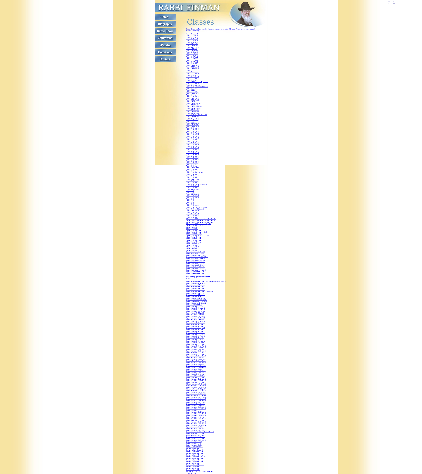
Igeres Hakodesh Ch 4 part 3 (195, 321)
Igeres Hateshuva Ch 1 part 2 (195, 253)
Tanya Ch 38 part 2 (192, 158)
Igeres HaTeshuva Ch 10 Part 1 (196, 298)
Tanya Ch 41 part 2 (192, 174)
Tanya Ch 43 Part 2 (192, 186)
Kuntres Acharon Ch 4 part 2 (195, 453)
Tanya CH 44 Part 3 (192, 189)
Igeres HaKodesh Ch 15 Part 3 (196, 367)
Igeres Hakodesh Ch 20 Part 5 (196, 390)
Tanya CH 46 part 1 (192, 194)
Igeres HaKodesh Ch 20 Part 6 (196, 392)
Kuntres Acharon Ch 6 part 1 (195, 465)
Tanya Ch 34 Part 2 (192, 141)
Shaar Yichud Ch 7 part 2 (194, 237)
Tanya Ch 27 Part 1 (192, 118)
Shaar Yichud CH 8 (192, 243)
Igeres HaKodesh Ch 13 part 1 (196, 357)
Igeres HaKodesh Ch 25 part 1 (196, 412)
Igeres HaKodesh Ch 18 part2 (195, 376)
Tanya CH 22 (190, 101)
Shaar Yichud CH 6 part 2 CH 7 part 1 (198, 235)
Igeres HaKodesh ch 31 (193, 443)
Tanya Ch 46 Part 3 (192, 197)
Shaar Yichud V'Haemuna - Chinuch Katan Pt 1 (201, 219)
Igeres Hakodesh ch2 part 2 (195, 313)
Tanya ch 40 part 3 (192, 171)
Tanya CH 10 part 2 (192, 67)
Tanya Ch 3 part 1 (192, 42)
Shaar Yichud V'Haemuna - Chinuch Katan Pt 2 (201, 220)
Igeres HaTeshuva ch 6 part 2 (195, 283)
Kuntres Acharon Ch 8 (193, 468)
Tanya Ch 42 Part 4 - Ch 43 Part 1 (197, 184)
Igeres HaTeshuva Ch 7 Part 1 (196, 286)
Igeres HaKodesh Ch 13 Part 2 (196, 359)
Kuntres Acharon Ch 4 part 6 (195, 460)
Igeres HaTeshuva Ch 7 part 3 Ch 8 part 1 (199, 291)
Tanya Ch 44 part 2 (192, 187)
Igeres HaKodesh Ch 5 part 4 (195, 328)
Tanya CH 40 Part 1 (192, 168)
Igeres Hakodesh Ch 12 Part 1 (196, 352)
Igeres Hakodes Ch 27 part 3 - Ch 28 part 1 (200, 432)
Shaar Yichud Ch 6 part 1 (194, 234)
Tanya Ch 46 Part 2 (192, 196)
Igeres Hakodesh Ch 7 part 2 (195, 334)
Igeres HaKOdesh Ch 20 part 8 (196, 395)
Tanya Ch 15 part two (193, 83)
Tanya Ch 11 (190, 70)
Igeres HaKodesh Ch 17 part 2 (196, 372)
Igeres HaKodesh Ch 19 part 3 (196, 381)
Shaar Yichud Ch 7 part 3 (194, 239)
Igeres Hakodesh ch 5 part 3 (195, 326)
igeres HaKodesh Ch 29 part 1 (196, 435)
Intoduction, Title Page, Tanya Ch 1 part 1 (199, 471)
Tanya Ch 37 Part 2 (192, 151)
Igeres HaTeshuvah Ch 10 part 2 (196, 300)
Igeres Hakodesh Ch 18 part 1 (195, 374)
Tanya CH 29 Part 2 (192, 125)
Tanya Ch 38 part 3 (192, 159)
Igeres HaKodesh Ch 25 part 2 (196, 414)
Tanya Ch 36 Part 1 (192, 146)
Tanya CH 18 (190, 90)
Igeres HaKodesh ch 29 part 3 (195, 438)
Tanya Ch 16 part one (193, 85)
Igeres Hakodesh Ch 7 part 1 (195, 333)
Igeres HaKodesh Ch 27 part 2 (196, 430)
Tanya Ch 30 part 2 (192, 130)
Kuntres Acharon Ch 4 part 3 (195, 455)
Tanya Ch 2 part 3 (192, 40)
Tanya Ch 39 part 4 (192, 166)
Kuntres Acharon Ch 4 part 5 (195, 458)
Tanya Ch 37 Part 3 (192, 153)
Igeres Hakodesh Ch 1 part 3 (195, 310)
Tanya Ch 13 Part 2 (192, 77)
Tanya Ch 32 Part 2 (192, 135)
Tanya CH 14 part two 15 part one (197, 82)
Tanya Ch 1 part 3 (192, 35)
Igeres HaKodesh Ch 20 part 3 (196, 387)
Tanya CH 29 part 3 (192, 126)
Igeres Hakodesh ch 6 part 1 (195, 329)
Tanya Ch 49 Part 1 (192, 206)
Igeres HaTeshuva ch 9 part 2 (195, 296)
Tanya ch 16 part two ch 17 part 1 (197, 87)
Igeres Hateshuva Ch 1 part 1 (195, 252)
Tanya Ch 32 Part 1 (192, 133)
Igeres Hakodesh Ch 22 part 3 (195, 404)
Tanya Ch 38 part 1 (192, 156)
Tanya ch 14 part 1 (192, 80)
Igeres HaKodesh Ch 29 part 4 (196, 440)
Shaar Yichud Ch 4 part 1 (194, 230)
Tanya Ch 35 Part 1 (192, 143)
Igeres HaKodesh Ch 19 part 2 (196, 379)
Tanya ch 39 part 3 (192, 164)
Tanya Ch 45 (190, 191)
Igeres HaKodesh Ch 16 (194, 369)
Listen (188, 278)
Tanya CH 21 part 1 (192, 98)
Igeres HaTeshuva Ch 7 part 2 (195, 288)
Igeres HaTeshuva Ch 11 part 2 (196, 303)
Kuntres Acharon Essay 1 (194, 447)
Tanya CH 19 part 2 (192, 93)
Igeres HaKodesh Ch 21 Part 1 (196, 397)
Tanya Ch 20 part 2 (192, 97)
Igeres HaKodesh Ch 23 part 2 (196, 407)
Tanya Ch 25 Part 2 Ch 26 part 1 (196, 115)
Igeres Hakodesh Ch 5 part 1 (195, 323)
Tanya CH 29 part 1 (192, 123)
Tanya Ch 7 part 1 (192, 59)
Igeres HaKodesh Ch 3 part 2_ (196, 316)
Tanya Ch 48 (190, 201)
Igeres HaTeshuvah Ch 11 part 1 (196, 301)
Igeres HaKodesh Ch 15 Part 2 (196, 366)
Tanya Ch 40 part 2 (192, 169)
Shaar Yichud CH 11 (192, 248)
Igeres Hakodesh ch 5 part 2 (195, 324)
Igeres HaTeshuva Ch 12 (194, 305)
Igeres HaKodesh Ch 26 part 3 (196, 423)
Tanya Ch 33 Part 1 (192, 136)
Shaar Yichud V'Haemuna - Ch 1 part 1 (198, 224)
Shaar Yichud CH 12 (192, 250)
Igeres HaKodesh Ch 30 (194, 442)
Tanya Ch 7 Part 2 (192, 60)
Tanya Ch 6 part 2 (192, 55)
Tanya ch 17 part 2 (192, 88)
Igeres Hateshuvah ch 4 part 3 (196, 270)
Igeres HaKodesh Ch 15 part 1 (196, 364)
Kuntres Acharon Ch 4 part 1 (195, 452)
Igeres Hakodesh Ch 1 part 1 (195, 306)
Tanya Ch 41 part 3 (192, 176)
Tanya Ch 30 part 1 (192, 128)
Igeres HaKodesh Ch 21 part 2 (196, 399)
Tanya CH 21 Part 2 (192, 100)
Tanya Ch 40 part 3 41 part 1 (195, 172)
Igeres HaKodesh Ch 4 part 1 (195, 318)
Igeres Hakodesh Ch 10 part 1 (195, 344)
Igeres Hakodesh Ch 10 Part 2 (196, 346)
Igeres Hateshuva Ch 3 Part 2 (195, 263)
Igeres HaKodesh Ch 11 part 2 (196, 351)
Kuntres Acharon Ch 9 (193, 470)
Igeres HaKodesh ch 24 (193, 410)
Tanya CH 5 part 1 (192, 50)
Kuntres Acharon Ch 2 (193, 448)
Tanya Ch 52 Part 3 (192, 214)
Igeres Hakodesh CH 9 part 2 (195, 343)
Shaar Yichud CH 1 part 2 (194, 225)
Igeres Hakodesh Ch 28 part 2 (195, 433)
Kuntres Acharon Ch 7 (193, 466)
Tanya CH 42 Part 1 (192, 179)
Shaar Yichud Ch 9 (192, 245)
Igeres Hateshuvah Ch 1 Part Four (197, 257)
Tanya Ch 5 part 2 (192, 52)
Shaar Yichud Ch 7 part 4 (194, 240)
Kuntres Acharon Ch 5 (193, 463)
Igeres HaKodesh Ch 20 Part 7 (196, 394)
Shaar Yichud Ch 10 (192, 247)
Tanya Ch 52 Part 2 (192, 212)
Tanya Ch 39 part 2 (192, 163)
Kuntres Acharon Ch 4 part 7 (195, 461)
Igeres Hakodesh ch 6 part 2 (195, 331)
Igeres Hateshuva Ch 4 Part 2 (195, 268)
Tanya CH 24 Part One (193, 108)
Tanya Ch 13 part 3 (192, 78)
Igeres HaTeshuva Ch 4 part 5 (195, 273)
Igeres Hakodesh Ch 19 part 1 (195, 377)
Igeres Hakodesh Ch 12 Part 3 (196, 356)
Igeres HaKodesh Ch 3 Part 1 (195, 314)
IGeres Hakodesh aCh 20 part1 (196, 384)
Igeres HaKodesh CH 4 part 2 (195, 319)
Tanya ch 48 (190, 202)
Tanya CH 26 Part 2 (192, 116)
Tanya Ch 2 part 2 (192, 39)
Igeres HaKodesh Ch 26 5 (194, 427)
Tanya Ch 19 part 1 (192, 92)
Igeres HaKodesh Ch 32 (194, 445)
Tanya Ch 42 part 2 (192, 181)
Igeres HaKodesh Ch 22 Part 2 (196, 402)
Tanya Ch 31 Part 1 (192, 131)
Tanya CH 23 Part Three (194, 106)
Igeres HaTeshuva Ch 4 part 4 (195, 272)
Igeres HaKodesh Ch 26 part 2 (196, 422)
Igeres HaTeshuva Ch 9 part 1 (195, 295)
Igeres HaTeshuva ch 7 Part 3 (195, 290)
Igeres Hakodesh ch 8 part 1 (195, 338)
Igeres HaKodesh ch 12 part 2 (195, 354)
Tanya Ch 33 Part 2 (192, 138)
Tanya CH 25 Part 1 (192, 113)
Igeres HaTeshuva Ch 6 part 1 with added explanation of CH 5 (206, 281)
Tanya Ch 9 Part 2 (192, 62)
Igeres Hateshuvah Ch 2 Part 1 (196, 258)
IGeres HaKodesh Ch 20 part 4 (196, 389)
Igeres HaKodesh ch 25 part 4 (195, 417)
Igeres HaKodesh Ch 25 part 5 (196, 419)
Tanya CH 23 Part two (193, 105)
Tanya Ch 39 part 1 (192, 161)
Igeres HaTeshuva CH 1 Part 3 (196, 255)
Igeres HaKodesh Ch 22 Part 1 (196, 400)
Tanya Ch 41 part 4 (192, 177)
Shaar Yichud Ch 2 (192, 227)
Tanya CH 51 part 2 (192, 210)
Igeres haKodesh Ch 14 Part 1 (196, 361)
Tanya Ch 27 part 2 (192, 120)
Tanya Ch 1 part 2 (192, 34)
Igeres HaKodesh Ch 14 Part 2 (196, 362)
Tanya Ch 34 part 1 (192, 139)
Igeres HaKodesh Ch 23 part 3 (196, 409)
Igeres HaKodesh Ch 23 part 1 (196, 405)
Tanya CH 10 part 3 (192, 68)
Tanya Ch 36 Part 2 (192, 148)
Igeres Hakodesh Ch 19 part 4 (195, 382)
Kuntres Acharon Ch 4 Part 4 (195, 456)
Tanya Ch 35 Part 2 (192, 144)
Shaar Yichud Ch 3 (192, 229)
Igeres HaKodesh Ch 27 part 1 (196, 428)
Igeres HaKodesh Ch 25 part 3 (196, 415)
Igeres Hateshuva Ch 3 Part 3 (195, 265)
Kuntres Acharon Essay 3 (194, 450)
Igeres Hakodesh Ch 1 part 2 (195, 308)
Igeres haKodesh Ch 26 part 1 (195, 420)
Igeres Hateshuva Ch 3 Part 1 (195, 262)
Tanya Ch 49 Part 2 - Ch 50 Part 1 (197, 207)
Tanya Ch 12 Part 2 (192, 73)
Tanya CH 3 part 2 (192, 44)
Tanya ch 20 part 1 (192, 95)
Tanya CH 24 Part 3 (192, 111)
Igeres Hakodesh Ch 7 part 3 (195, 336)
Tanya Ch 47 (190, 199)
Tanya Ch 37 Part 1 (192, 149)
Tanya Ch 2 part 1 (192, 37)
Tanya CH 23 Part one (193, 103)
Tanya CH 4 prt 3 (191, 49)
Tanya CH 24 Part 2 (192, 110)
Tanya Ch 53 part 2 (192, 217)
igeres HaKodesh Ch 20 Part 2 (196, 385)
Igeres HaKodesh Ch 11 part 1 (196, 349)
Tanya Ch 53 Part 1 (192, 215)
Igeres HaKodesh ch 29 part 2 (195, 437)
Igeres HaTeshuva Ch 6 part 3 (195, 285)
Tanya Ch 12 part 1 (192, 72)
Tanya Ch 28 (190, 121)
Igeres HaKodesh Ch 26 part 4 (196, 425)
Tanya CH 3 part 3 (192, 45)
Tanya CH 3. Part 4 (192, 47)
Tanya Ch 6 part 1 (192, 54)
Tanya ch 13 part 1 (192, 75)
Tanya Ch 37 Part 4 (192, 154)
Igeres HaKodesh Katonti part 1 (196, 311)
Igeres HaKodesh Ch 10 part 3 (196, 348)
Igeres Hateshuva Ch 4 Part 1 (195, 267)
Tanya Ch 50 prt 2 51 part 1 (195, 209)
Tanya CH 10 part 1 (192, 65)
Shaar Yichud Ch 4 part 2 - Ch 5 (196, 232)
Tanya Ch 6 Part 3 (192, 57)
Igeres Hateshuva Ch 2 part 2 (195, 260)
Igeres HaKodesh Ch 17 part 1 (196, 371)
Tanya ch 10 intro (191, 64)
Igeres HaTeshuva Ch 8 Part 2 (196, 293)
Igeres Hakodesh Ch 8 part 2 (195, 339)
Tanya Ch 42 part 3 (192, 182)
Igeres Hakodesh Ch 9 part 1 (195, 341)
